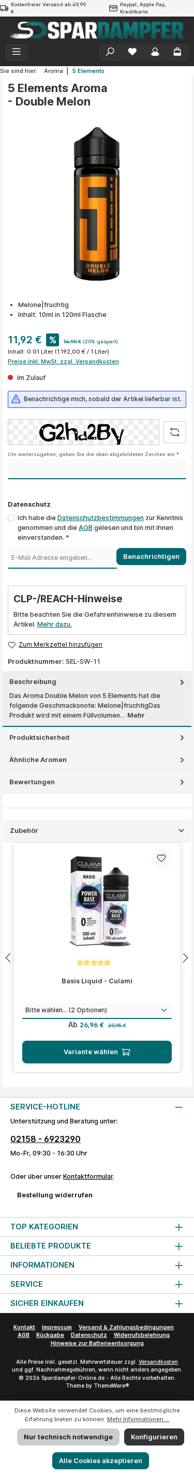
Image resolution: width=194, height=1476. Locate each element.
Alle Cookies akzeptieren (100, 1461)
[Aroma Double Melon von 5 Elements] (97, 204)
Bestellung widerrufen (55, 1195)
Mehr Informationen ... (138, 1419)
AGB (86, 527)
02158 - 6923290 (45, 1139)
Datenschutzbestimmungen (100, 518)
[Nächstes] (185, 958)
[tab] (97, 698)
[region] (97, 957)
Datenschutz (89, 1335)
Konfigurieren (154, 1437)
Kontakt (24, 1327)
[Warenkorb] (177, 52)
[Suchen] (110, 52)
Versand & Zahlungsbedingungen (126, 1327)
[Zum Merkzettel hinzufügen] (161, 858)
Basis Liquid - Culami (97, 981)
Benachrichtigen (151, 556)
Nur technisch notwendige (68, 1437)
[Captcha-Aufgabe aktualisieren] (174, 432)
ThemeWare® (111, 1385)
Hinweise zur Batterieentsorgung (97, 1343)
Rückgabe (50, 1335)
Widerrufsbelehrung (142, 1335)
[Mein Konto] (155, 52)
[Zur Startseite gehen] (97, 30)
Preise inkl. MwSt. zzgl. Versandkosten (63, 361)
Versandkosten (158, 1362)
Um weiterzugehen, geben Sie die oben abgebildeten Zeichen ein (93, 454)
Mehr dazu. (54, 624)
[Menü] (16, 52)
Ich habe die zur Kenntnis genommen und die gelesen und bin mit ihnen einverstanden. (100, 527)
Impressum (57, 1327)
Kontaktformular (88, 1176)
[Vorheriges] (9, 958)
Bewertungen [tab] (32, 782)
